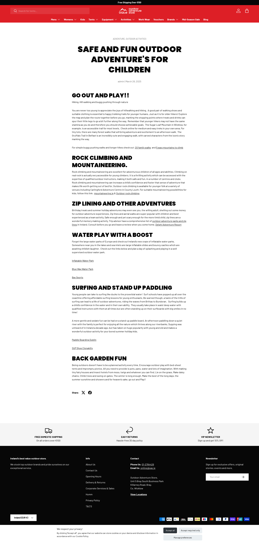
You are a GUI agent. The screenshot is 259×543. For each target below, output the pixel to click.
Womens (68, 19)
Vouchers (158, 19)
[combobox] (49, 11)
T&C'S (89, 506)
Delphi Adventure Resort (168, 224)
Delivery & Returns (95, 482)
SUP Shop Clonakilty (82, 348)
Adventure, (119, 39)
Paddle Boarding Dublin (84, 339)
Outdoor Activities (136, 39)
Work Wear (144, 19)
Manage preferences (183, 537)
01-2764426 (148, 464)
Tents (92, 19)
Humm (89, 494)
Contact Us (91, 470)
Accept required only (190, 530)
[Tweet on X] (83, 392)
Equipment (107, 19)
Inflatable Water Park (83, 260)
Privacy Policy (93, 500)
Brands (171, 19)
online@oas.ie (147, 468)
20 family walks (143, 147)
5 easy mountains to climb (169, 147)
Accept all (170, 530)
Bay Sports (77, 277)
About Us (90, 464)
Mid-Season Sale (191, 19)
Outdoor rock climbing (127, 193)
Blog (205, 19)
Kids (82, 19)
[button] (247, 10)
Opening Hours (93, 476)
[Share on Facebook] (90, 392)
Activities (126, 19)
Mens (54, 19)
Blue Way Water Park (82, 269)
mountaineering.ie (104, 193)
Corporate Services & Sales (100, 488)
